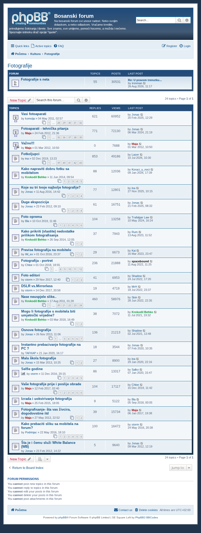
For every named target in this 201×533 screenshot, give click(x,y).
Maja (28, 133)
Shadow (137, 275)
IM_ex (29, 254)
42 (75, 163)
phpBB (62, 517)
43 (80, 163)
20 (58, 305)
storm (28, 279)
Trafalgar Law (140, 217)
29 (64, 122)
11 (75, 269)
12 (80, 269)
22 (69, 305)
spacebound (140, 261)
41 (69, 163)
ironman (137, 83)
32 (80, 122)
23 (75, 305)
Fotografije (20, 66)
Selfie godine (32, 369)
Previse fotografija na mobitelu (46, 250)
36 (64, 137)
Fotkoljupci (30, 154)
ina (27, 158)
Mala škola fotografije (38, 358)
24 (80, 305)
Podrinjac (31, 432)
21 (64, 305)
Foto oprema (31, 217)
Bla (27, 221)
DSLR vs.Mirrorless (37, 286)
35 (58, 137)
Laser (135, 154)
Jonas (135, 114)
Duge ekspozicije (35, 202)
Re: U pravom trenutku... (145, 80)
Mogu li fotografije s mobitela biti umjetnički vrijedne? (48, 313)
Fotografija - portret (37, 261)
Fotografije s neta (35, 79)
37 (69, 137)
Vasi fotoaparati (33, 114)
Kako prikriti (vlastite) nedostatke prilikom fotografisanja (47, 233)
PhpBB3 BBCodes (146, 517)
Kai (134, 250)
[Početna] (31, 17)
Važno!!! (27, 143)
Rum (135, 232)
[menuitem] (41, 46)
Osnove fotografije (36, 330)
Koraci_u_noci (141, 169)
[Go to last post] (142, 114)
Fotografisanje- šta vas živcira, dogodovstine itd (46, 411)
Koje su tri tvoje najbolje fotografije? (51, 187)
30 (69, 122)
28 (58, 122)
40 (64, 163)
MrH (134, 286)
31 (75, 122)
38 (75, 137)
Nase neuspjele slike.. (39, 297)
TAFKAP (30, 353)
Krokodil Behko (36, 177)
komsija (30, 118)
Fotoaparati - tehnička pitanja (44, 129)
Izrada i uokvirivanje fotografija (46, 399)
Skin (134, 297)
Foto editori (30, 275)
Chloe (28, 264)
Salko (135, 369)
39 (80, 137)
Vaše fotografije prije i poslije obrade (51, 384)
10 (69, 269)
